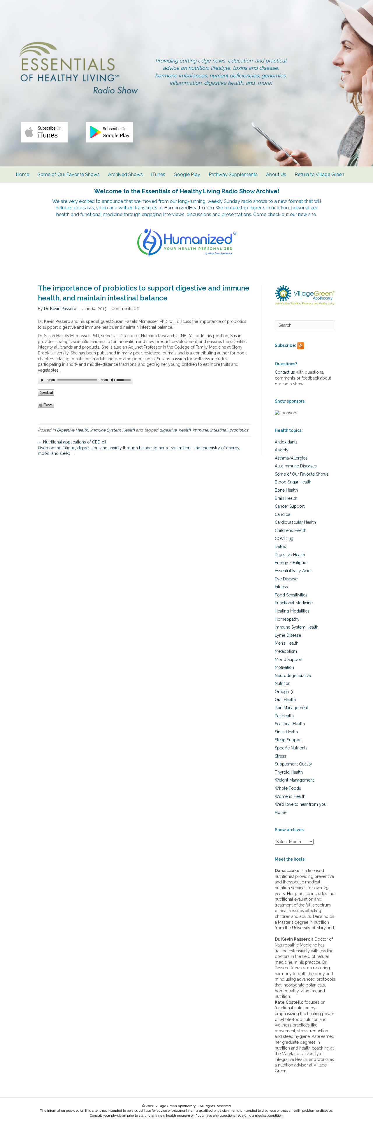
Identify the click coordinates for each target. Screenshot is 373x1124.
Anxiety (281, 450)
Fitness (281, 586)
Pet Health (284, 716)
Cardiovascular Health (295, 522)
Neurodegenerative (293, 675)
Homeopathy (287, 619)
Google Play (187, 174)
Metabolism (286, 651)
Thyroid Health (289, 772)
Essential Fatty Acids (294, 570)
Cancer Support (290, 506)
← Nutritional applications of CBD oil (72, 442)
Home (22, 174)
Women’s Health (290, 796)
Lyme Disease (288, 635)
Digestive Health (72, 430)
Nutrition (283, 683)
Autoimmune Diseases (296, 466)
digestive (168, 430)
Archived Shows (125, 174)
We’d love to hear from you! (301, 804)
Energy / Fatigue (290, 562)
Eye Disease (286, 579)
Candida (282, 514)
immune (200, 430)
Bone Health (286, 490)
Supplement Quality (293, 764)
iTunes (158, 174)
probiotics (238, 430)
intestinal (218, 430)
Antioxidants (286, 442)
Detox (280, 546)
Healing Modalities (292, 611)
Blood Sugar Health (293, 482)
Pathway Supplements (233, 174)
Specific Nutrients (291, 748)
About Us (276, 174)
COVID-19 (284, 538)
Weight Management (294, 780)
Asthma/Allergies (291, 458)
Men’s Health (286, 643)
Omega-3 (284, 691)
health (185, 430)
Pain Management (291, 707)
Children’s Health (290, 530)
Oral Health (285, 699)
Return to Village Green (319, 174)
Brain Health (286, 498)
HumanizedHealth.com (189, 207)
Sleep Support (288, 739)
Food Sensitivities (291, 595)
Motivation (284, 667)
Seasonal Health (290, 723)
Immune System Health (112, 430)
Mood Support (288, 659)
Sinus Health (286, 732)
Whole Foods (288, 788)
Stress (280, 756)
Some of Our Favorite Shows (69, 174)
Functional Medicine (294, 603)
